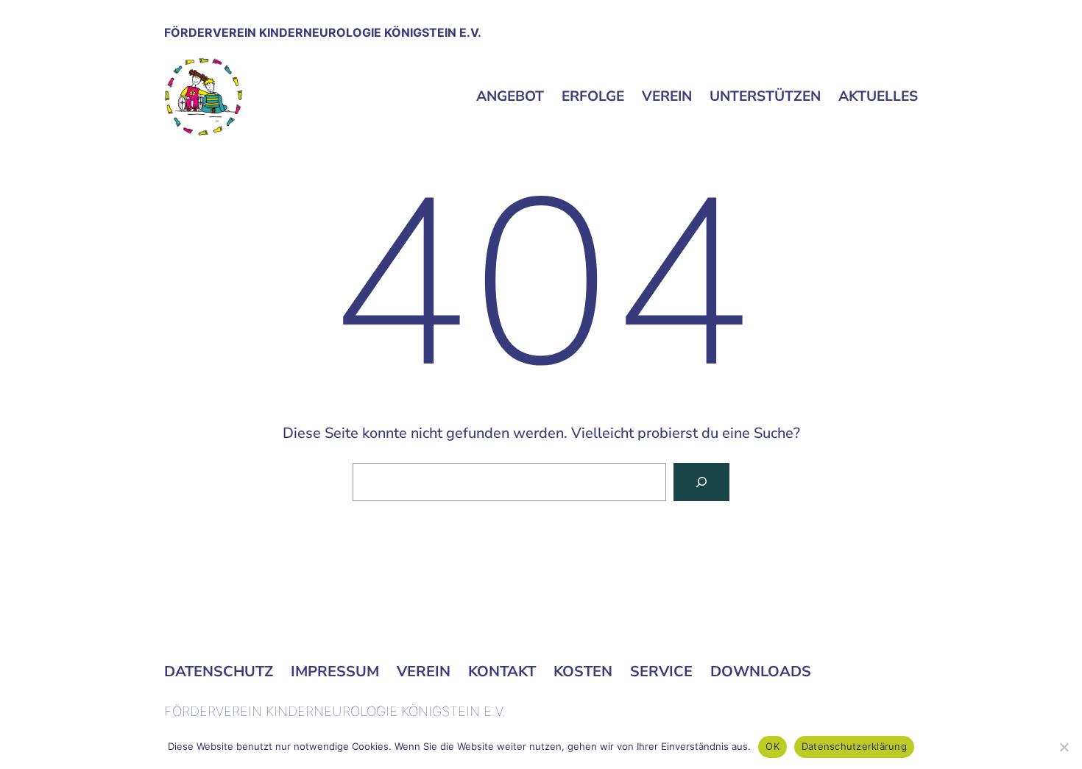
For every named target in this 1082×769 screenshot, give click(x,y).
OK (772, 746)
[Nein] (1063, 747)
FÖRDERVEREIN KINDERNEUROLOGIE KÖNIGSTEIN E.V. (322, 32)
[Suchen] (701, 482)
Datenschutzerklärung (854, 746)
